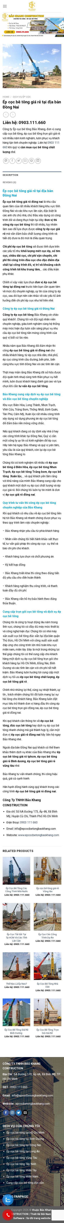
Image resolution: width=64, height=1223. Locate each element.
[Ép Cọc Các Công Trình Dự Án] (47, 917)
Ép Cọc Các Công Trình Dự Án (47, 936)
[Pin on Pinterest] (31, 161)
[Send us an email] (25, 1113)
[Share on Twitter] (19, 161)
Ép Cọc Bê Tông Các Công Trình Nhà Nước (16, 890)
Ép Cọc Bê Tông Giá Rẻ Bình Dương (16, 1031)
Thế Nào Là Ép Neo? (16, 983)
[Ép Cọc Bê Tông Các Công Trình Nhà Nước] (16, 870)
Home (6, 96)
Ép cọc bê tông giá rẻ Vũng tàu (47, 890)
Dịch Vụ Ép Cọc (22, 96)
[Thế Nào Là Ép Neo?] (16, 966)
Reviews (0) (9, 182)
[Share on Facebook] (12, 161)
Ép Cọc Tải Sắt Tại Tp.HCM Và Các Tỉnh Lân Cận (16, 937)
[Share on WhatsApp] (6, 161)
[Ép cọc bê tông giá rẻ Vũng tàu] (47, 870)
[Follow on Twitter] (19, 1113)
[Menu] (5, 6)
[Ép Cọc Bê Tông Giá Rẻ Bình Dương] (16, 1012)
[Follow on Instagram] (12, 1113)
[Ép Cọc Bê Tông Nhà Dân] (47, 966)
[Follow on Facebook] (6, 1113)
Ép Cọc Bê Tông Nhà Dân (47, 985)
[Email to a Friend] (25, 161)
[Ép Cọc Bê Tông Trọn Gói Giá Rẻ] (47, 1012)
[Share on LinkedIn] (38, 161)
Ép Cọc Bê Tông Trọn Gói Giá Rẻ (48, 1031)
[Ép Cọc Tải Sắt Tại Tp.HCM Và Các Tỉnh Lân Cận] (16, 917)
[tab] (32, 175)
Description (10, 175)
